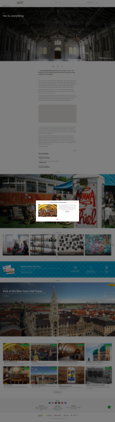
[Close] (78, 201)
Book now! (67, 211)
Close (57, 219)
